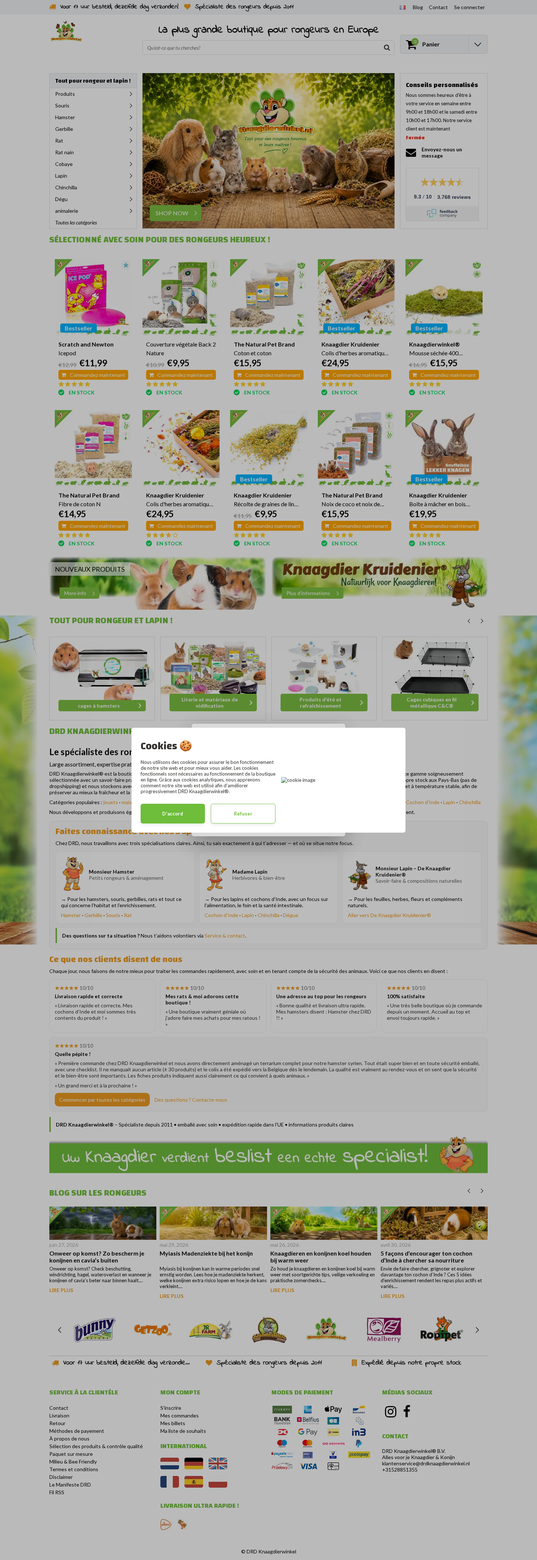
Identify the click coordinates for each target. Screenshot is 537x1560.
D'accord (172, 814)
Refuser (243, 814)
